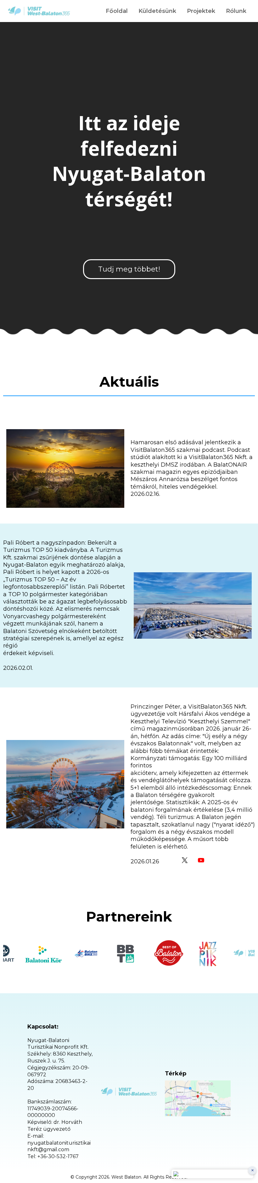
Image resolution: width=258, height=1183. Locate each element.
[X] (185, 860)
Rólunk (236, 11)
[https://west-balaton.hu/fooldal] (39, 11)
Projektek (201, 11)
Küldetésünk (157, 11)
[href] (198, 1098)
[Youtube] (201, 860)
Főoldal (117, 11)
